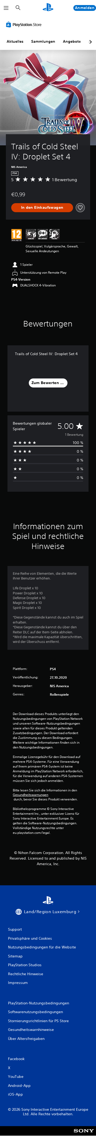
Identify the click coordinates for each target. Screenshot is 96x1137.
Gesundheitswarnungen (30, 795)
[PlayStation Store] (24, 24)
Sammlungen (43, 41)
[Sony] (84, 1134)
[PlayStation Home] (48, 8)
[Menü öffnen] (6, 8)
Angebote (72, 41)
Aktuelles (15, 41)
